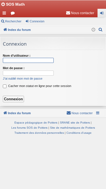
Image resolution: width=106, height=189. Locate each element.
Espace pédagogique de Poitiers (35, 122)
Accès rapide (5, 14)
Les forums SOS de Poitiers (29, 127)
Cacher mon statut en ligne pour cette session (39, 86)
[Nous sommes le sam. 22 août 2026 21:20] (93, 30)
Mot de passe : (14, 68)
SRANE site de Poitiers (75, 122)
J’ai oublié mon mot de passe (22, 78)
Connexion (37, 21)
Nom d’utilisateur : (17, 55)
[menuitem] (80, 13)
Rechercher (13, 21)
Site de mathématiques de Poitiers (72, 127)
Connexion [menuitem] (103, 14)
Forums (14, 14)
